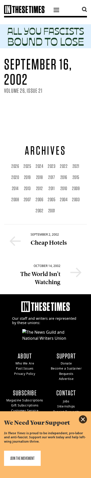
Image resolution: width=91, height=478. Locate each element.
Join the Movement (22, 458)
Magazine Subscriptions (24, 400)
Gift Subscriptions (25, 405)
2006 (39, 199)
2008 (15, 199)
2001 (51, 211)
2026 (15, 166)
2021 (76, 166)
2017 (51, 177)
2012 (39, 188)
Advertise (66, 379)
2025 (27, 166)
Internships (66, 406)
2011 (52, 188)
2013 (27, 188)
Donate (66, 363)
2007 (27, 199)
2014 (15, 188)
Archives (45, 150)
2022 (63, 166)
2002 (39, 211)
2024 (39, 166)
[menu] (56, 10)
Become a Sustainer (66, 368)
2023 (51, 166)
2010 (63, 188)
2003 (76, 199)
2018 (39, 177)
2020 (15, 177)
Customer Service (25, 410)
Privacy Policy (24, 374)
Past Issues (25, 368)
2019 (27, 177)
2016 (63, 177)
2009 (76, 188)
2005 (51, 199)
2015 (76, 177)
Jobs (66, 401)
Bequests (66, 374)
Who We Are (24, 363)
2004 (63, 199)
